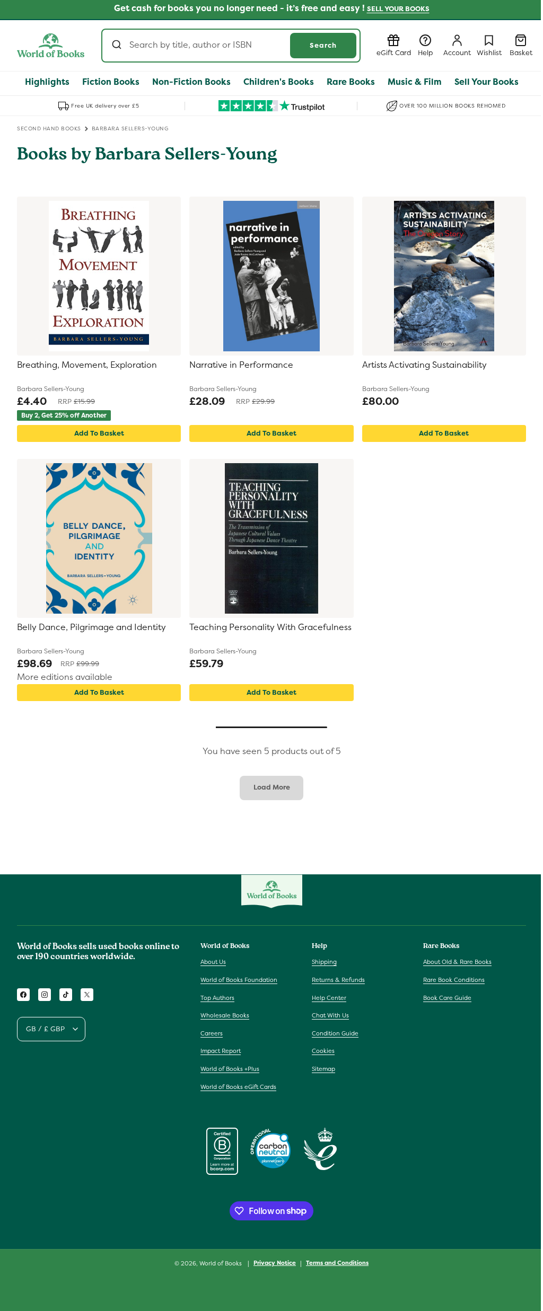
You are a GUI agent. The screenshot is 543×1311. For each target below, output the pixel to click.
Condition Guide (335, 1033)
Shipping (324, 962)
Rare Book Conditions (454, 980)
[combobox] (231, 46)
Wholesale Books (224, 1015)
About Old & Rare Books (457, 962)
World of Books (221, 1263)
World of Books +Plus (229, 1069)
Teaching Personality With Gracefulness (270, 627)
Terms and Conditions (337, 1263)
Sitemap (323, 1069)
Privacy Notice (274, 1263)
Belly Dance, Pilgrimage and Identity (91, 627)
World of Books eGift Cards (238, 1087)
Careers (211, 1033)
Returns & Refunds (338, 980)
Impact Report (220, 1051)
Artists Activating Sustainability (424, 365)
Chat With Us (330, 1015)
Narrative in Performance (241, 365)
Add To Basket (99, 433)
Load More (271, 787)
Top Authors (217, 998)
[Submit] (118, 45)
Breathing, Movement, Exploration (87, 365)
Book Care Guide (447, 998)
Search (323, 45)
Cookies (323, 1051)
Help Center (329, 998)
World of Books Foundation (238, 980)
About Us (213, 962)
